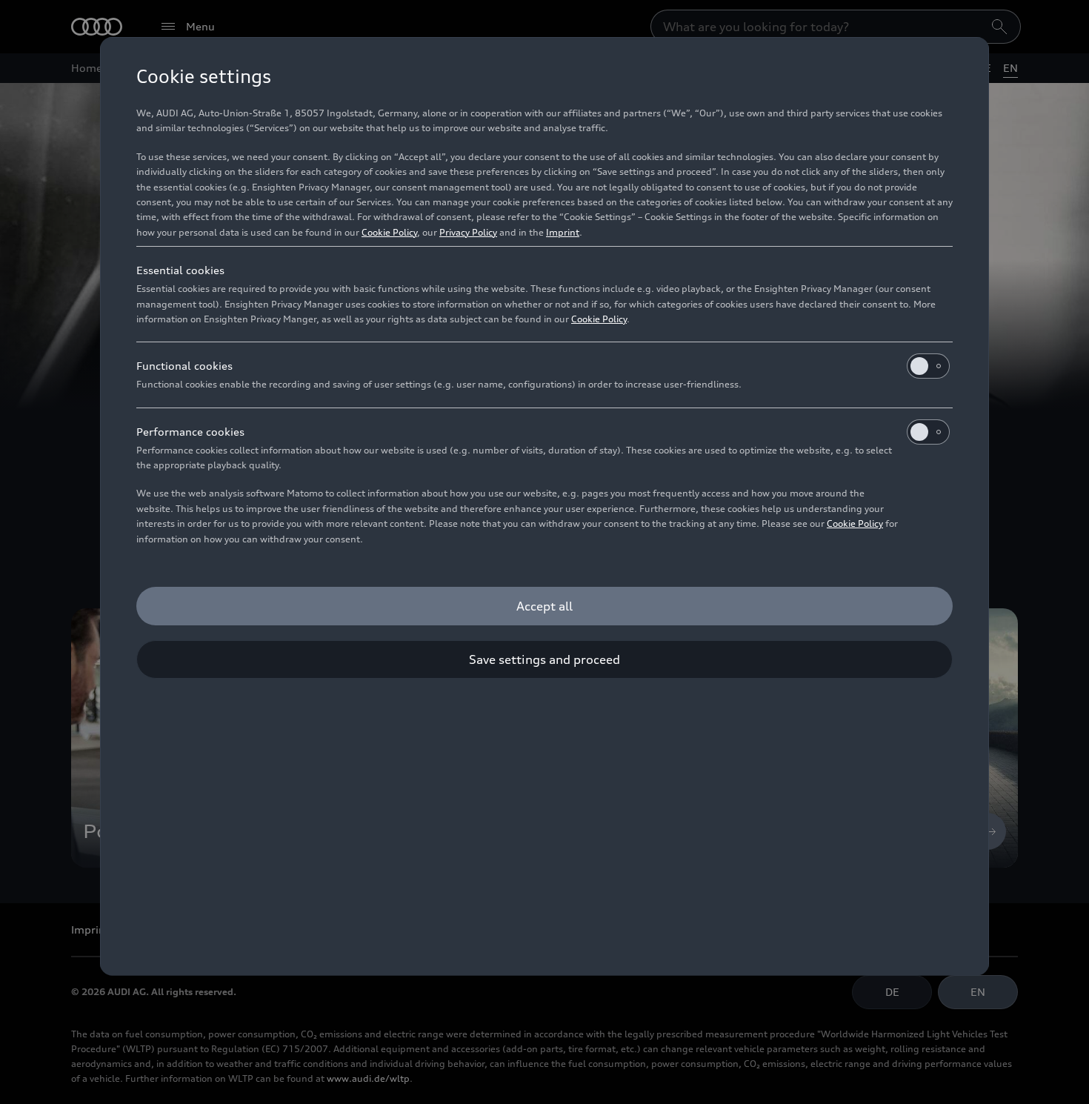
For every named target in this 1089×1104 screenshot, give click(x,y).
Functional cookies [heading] (184, 365)
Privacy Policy (468, 232)
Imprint (562, 232)
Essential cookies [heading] (180, 270)
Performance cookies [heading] (190, 431)
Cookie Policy (389, 232)
